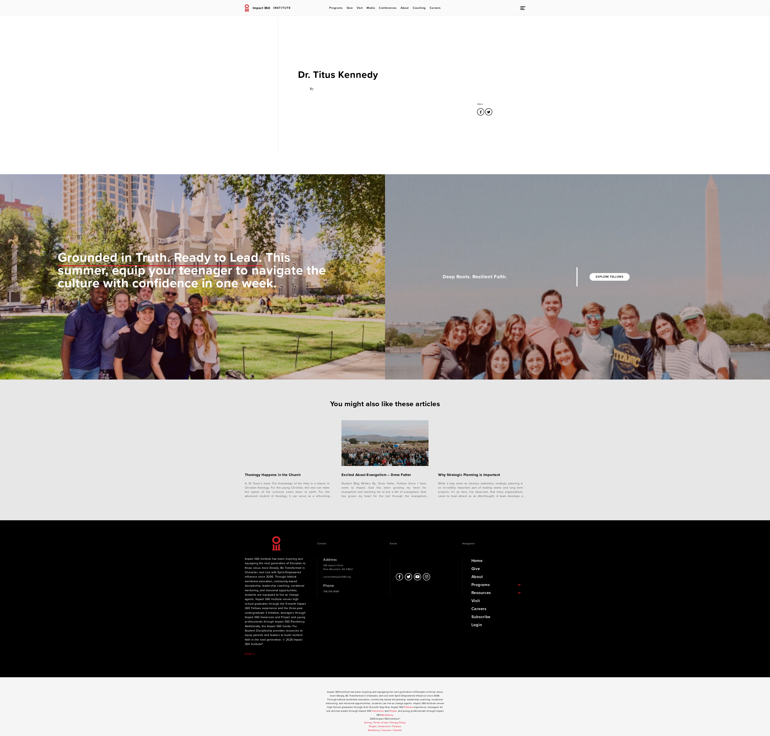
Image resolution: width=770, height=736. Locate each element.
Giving (368, 722)
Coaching (419, 8)
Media (371, 8)
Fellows (408, 707)
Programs (336, 8)
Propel (393, 711)
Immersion (378, 711)
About (405, 8)
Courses (386, 730)
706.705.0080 (331, 591)
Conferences (388, 8)
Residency (387, 715)
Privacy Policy (398, 722)
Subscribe (480, 617)
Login (476, 625)
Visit (360, 8)
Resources (481, 592)
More (249, 654)
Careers (435, 8)
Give (350, 8)
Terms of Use (381, 722)
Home (477, 560)
